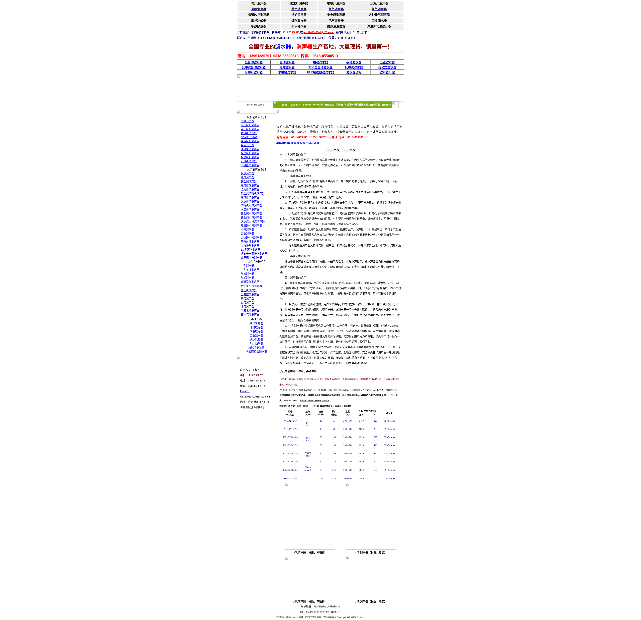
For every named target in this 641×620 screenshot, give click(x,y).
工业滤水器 (387, 62)
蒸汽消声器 (247, 177)
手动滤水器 (353, 62)
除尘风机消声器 (250, 153)
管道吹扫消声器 (250, 281)
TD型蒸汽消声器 (250, 249)
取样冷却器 (256, 323)
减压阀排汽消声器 (251, 257)
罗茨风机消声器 (250, 125)
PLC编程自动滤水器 (320, 72)
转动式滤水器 (387, 67)
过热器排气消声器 (251, 237)
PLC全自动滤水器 (320, 67)
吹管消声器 (247, 273)
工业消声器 (247, 233)
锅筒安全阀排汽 (250, 253)
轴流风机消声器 (250, 141)
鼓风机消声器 (249, 133)
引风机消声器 (249, 161)
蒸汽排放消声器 (250, 185)
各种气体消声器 (250, 314)
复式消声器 (247, 277)
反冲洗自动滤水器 (254, 67)
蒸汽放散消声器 (250, 241)
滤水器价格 (353, 72)
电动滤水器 (320, 62)
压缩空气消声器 (250, 294)
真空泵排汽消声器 (251, 286)
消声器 (263, 253)
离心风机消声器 (250, 129)
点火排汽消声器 (250, 189)
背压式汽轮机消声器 (253, 193)
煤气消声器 (247, 306)
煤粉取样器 (256, 327)
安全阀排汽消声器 (251, 213)
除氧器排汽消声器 (251, 225)
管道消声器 (247, 145)
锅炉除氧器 (256, 339)
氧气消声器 (247, 298)
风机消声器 (247, 121)
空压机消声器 (249, 290)
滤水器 (283, 47)
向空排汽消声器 (250, 209)
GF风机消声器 (249, 137)
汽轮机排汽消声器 (251, 205)
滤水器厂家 (387, 72)
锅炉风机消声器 (250, 157)
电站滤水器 (287, 67)
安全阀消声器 (249, 181)
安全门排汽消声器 (251, 217)
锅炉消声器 (247, 173)
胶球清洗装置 (256, 347)
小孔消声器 (247, 265)
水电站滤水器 (287, 72)
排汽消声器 (247, 229)
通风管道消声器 (250, 149)
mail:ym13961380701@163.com (298, 142)
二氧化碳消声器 (250, 310)
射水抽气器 (256, 343)
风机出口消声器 (250, 165)
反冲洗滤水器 (354, 67)
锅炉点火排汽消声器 (253, 221)
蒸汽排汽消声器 (250, 197)
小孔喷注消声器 (250, 269)
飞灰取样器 (256, 331)
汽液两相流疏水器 (256, 351)
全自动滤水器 (254, 62)
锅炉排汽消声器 (250, 201)
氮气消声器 (247, 302)
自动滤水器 (287, 62)
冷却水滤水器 (254, 72)
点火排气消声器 (250, 245)
